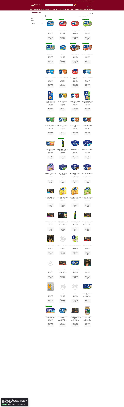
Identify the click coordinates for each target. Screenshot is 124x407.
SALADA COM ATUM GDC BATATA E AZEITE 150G (62, 198)
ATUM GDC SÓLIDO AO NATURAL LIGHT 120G (87, 269)
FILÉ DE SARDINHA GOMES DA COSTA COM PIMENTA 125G (63, 269)
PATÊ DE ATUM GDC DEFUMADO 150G (75, 174)
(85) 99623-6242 (90, 6)
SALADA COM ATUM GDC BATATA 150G (50, 174)
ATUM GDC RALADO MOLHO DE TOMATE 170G (75, 102)
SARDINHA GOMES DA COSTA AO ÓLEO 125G (50, 30)
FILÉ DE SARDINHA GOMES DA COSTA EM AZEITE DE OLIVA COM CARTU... (75, 317)
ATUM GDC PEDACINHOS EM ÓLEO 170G (50, 126)
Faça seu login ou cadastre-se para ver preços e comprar (50, 37)
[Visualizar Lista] (47, 16)
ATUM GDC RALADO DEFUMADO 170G (75, 126)
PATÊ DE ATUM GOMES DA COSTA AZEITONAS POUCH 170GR (87, 102)
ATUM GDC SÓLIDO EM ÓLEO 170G (50, 77)
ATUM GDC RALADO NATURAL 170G (63, 102)
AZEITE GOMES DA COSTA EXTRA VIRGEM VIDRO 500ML (62, 150)
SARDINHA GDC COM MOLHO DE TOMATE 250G (75, 78)
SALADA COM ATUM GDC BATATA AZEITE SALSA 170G (87, 198)
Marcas (33, 23)
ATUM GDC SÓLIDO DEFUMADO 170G (87, 126)
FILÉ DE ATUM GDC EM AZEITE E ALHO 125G (50, 222)
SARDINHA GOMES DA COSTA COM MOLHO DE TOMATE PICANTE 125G (87, 54)
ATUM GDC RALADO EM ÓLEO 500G (50, 292)
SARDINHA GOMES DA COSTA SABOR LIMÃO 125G (87, 30)
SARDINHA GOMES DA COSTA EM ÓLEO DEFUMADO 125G (75, 54)
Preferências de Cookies (21, 404)
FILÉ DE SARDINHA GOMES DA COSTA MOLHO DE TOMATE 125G (87, 245)
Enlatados (32, 18)
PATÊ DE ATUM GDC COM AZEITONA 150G (63, 174)
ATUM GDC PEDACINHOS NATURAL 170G (62, 126)
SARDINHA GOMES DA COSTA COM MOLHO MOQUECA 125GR (50, 317)
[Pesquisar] (72, 5)
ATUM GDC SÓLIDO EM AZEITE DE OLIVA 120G (50, 245)
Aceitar (4, 404)
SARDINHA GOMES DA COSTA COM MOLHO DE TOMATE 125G (62, 30)
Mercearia (32, 20)
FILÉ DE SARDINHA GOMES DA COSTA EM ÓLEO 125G (50, 198)
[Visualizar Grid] (45, 16)
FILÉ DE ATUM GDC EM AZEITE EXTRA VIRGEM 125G (87, 222)
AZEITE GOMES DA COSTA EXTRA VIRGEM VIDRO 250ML (75, 222)
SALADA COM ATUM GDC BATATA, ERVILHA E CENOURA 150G (75, 198)
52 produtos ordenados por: (82, 16)
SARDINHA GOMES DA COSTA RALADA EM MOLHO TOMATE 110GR (75, 31)
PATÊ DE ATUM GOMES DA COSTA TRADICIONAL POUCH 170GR (50, 102)
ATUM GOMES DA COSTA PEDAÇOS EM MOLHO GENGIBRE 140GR (75, 269)
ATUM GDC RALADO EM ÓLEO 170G (62, 77)
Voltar (91, 13)
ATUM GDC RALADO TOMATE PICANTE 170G (50, 150)
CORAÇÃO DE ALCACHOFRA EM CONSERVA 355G (87, 317)
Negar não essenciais (11, 404)
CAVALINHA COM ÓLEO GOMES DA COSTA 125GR (62, 317)
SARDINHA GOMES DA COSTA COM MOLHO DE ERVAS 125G (50, 54)
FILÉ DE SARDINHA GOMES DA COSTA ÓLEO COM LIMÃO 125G (63, 222)
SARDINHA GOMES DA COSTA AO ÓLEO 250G (62, 54)
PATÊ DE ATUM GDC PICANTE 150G (87, 173)
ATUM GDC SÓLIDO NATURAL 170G (87, 77)
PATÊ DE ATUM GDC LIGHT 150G (87, 149)
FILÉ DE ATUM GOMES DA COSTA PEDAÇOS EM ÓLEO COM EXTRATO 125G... (87, 293)
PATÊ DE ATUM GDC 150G (75, 149)
